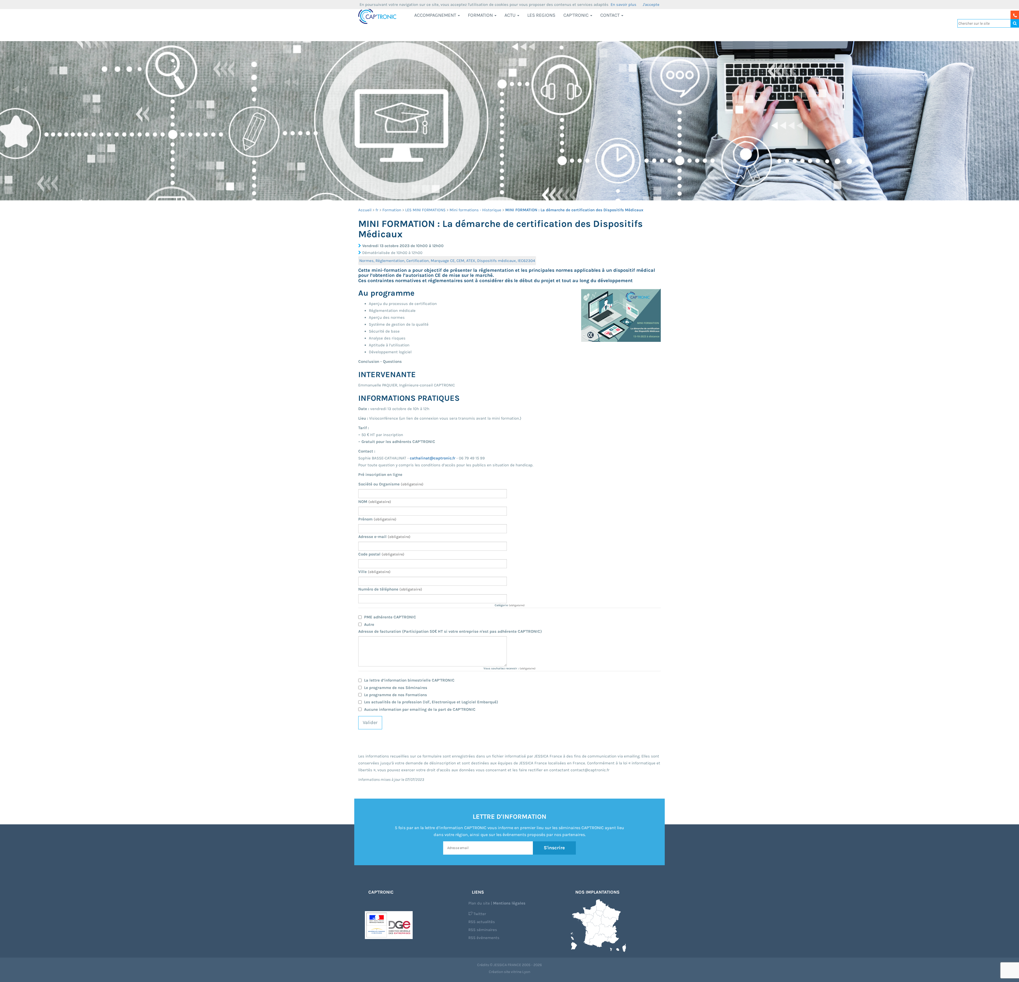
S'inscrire (554, 848)
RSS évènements (483, 937)
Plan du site (479, 903)
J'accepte (651, 4)
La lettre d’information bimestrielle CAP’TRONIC (409, 680)
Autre (369, 624)
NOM (374, 501)
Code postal (381, 554)
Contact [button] (610, 15)
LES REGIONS (541, 15)
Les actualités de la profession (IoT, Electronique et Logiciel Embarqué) (431, 702)
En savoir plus (623, 4)
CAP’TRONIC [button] (576, 15)
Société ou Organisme (391, 484)
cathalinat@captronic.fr (432, 458)
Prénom (377, 519)
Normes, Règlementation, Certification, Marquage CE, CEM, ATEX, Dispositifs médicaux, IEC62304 (447, 260)
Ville (374, 571)
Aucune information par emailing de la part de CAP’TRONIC (420, 709)
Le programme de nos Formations (395, 694)
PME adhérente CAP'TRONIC (390, 617)
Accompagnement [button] (435, 15)
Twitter (479, 913)
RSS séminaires (482, 929)
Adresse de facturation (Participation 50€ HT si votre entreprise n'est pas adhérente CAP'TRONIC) (450, 631)
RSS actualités (481, 921)
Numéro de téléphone (390, 589)
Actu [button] (510, 15)
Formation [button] (481, 15)
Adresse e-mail (384, 536)
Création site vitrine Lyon (509, 972)
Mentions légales (509, 903)
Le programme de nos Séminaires (395, 687)
